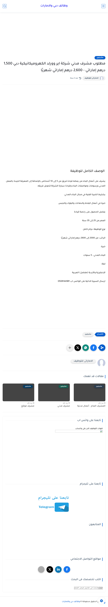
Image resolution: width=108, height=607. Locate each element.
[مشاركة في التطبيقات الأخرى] (70, 347)
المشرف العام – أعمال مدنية (91, 406)
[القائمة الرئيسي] (103, 6)
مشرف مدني (63, 406)
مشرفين (100, 58)
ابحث (100, 588)
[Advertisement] (54, 35)
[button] (93, 347)
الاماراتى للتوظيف (91, 78)
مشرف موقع (27, 406)
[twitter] (49, 569)
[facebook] (67, 569)
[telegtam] (41, 569)
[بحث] (5, 6)
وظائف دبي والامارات (54, 6)
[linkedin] (58, 569)
